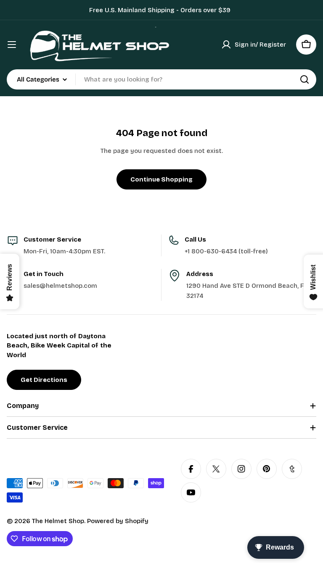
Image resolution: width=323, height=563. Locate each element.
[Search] (304, 79)
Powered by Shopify (117, 521)
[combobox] (161, 79)
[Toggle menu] (12, 44)
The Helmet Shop (58, 521)
